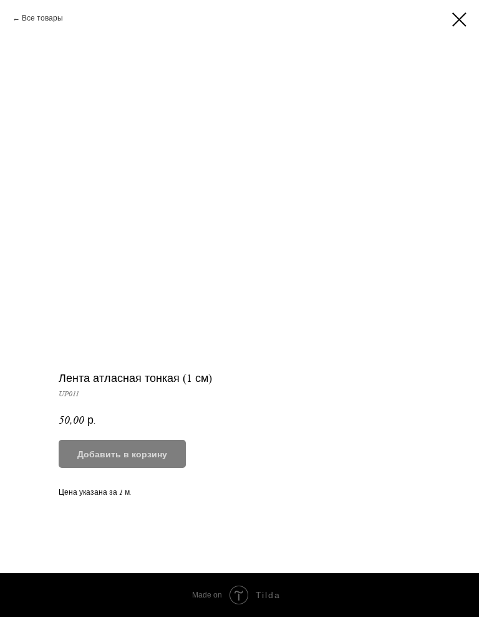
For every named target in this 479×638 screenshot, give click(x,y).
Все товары (42, 18)
